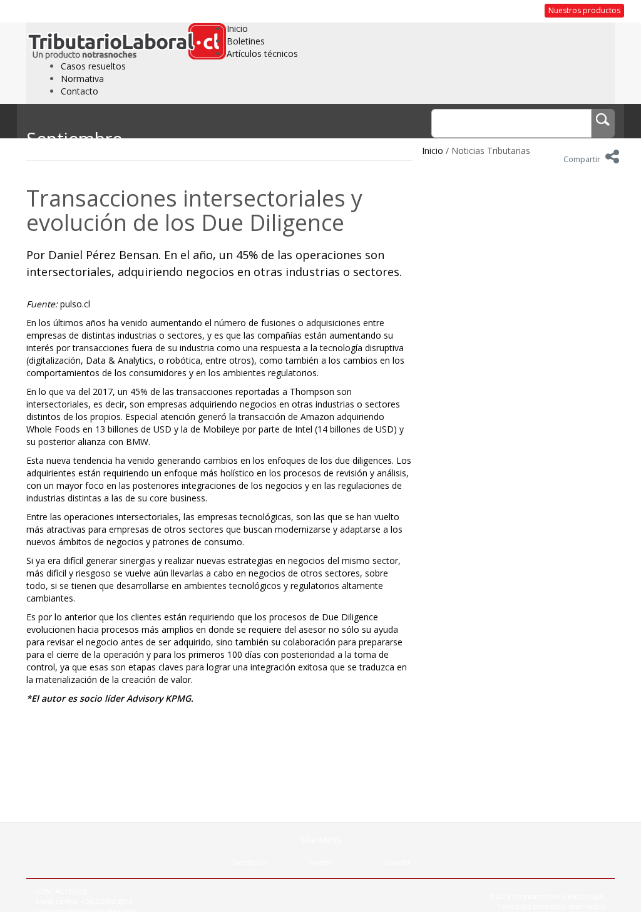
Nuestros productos (584, 10)
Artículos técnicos (262, 53)
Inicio (237, 28)
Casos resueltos (93, 66)
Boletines (246, 41)
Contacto (79, 91)
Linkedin (397, 862)
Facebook (250, 862)
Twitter (320, 862)
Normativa (82, 79)
